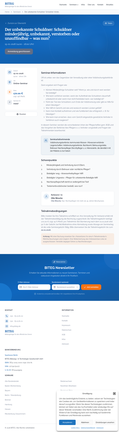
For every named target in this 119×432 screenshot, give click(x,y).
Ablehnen (85, 422)
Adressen (65, 344)
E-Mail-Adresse (24, 282)
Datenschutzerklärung (88, 428)
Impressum (100, 428)
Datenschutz (66, 330)
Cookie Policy (75, 428)
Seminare (73, 5)
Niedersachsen (66, 381)
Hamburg (8, 404)
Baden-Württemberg (13, 386)
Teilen (110, 23)
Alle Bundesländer (12, 381)
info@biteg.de (15, 326)
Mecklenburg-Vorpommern (15, 414)
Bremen (8, 400)
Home (7, 12)
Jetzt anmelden (92, 287)
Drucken (22, 114)
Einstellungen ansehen (105, 422)
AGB (63, 335)
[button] (114, 393)
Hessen (7, 409)
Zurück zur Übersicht (17, 23)
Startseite (63, 5)
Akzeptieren (67, 422)
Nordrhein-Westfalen (68, 386)
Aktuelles (109, 5)
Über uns (91, 5)
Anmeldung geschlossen (19, 51)
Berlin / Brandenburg (13, 395)
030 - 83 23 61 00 (16, 316)
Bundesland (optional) (60, 282)
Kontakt (100, 5)
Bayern (7, 390)
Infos (83, 5)
